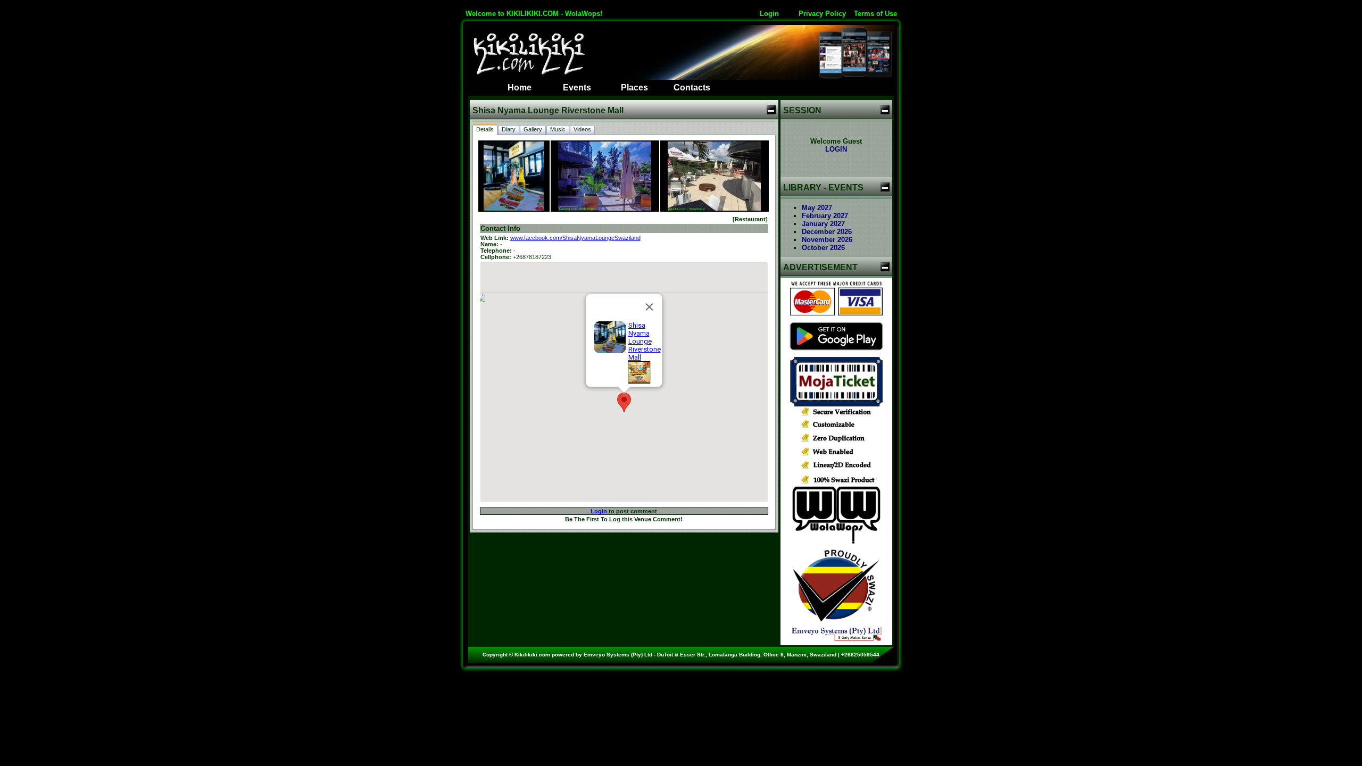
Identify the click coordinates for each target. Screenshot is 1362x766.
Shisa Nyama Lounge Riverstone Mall (644, 341)
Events (577, 87)
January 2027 (823, 224)
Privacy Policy (822, 14)
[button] (624, 402)
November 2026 (827, 240)
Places (634, 87)
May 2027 (817, 208)
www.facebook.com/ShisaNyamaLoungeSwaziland (575, 238)
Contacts (692, 87)
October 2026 (823, 248)
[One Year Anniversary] (639, 381)
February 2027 (825, 216)
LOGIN (836, 149)
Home (519, 87)
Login (769, 14)
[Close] (649, 307)
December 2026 (827, 232)
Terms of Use (875, 14)
